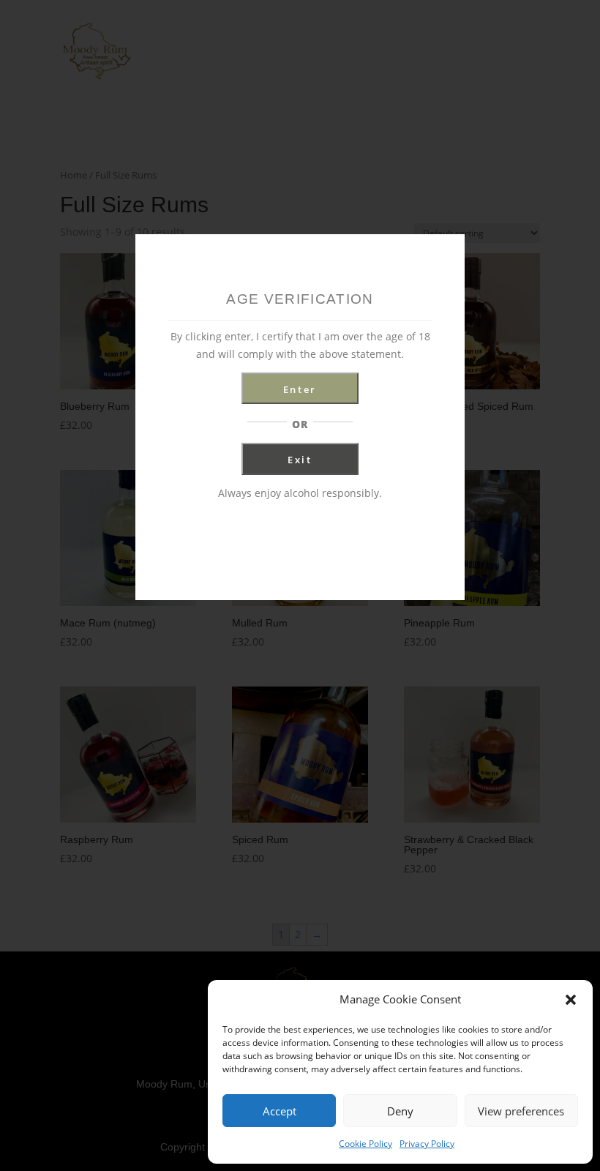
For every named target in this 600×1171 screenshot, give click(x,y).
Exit (300, 459)
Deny (400, 1111)
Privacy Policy (427, 1143)
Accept (279, 1111)
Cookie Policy (365, 1143)
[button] (570, 999)
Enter (300, 389)
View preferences (521, 1111)
